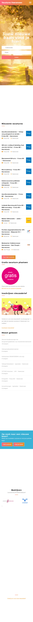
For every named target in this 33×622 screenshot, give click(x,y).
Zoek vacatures (7, 444)
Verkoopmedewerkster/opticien (10, 349)
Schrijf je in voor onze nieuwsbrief (16, 598)
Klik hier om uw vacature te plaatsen (11, 288)
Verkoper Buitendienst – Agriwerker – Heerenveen (15, 364)
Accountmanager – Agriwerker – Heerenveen (14, 386)
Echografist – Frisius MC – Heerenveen (12, 379)
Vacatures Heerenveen (12, 3)
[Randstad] (8, 501)
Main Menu (30, 2)
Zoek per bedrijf (19, 444)
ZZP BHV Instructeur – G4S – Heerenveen (13, 371)
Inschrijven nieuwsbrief (8, 328)
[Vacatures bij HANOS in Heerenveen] (24, 501)
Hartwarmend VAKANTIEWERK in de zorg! (13, 356)
